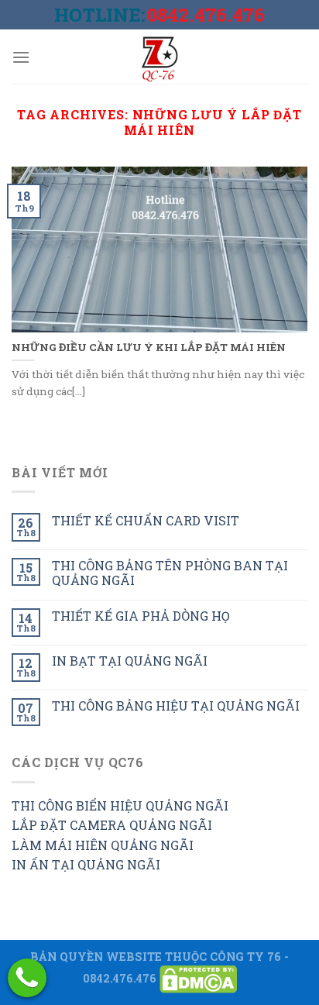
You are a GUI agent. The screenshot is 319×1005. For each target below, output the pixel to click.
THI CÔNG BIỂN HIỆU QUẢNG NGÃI (120, 805)
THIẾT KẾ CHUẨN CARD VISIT (145, 520)
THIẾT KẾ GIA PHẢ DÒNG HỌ (141, 615)
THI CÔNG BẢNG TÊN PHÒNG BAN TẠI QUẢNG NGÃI (170, 572)
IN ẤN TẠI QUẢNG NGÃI (86, 864)
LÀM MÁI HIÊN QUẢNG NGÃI (103, 845)
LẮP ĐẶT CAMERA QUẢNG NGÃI (112, 825)
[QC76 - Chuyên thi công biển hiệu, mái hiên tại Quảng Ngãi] (159, 56)
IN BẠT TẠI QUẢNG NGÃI (130, 660)
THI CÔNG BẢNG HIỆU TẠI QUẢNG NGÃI (176, 705)
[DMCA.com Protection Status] (198, 978)
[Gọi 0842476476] (27, 978)
